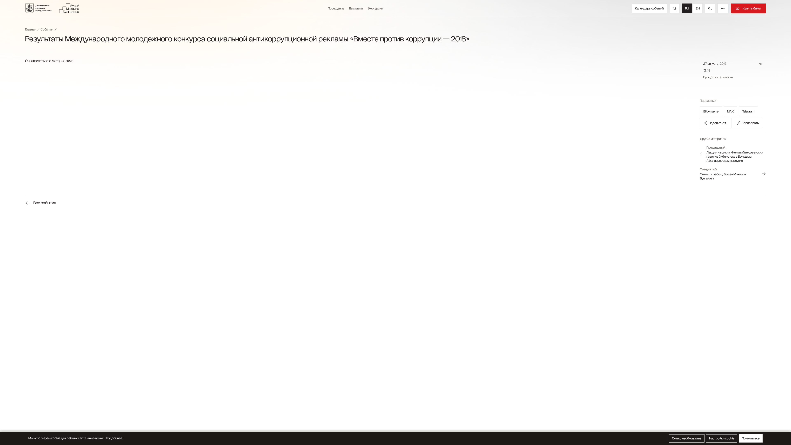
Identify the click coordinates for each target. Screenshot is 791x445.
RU (687, 8)
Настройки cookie (721, 438)
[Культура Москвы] (41, 8)
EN (698, 8)
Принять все (750, 438)
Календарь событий (649, 8)
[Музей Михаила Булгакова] (69, 8)
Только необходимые (686, 438)
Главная (30, 29)
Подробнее (114, 438)
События (47, 29)
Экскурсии (375, 8)
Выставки (356, 8)
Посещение (336, 8)
